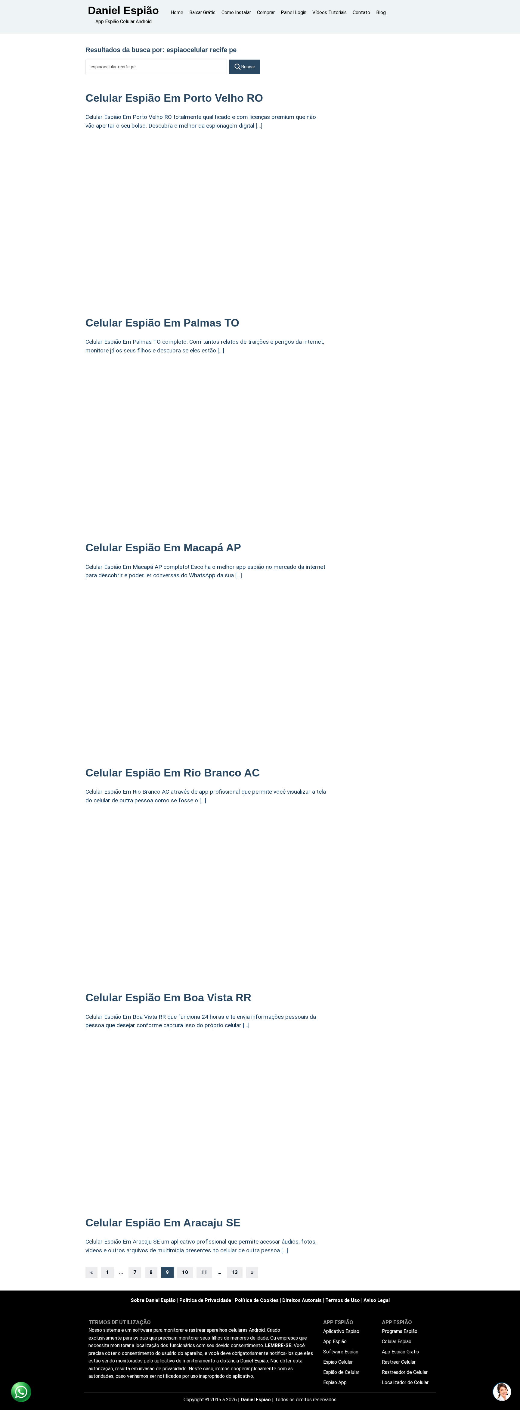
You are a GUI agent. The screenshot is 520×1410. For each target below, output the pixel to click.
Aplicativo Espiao (341, 1331)
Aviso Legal (377, 1300)
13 (235, 1272)
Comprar (266, 12)
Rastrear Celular (399, 1362)
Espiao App (335, 1382)
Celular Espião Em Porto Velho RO (174, 98)
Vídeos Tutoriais (329, 12)
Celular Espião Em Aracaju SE (162, 1222)
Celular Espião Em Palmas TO (162, 323)
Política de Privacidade (205, 1300)
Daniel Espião (123, 10)
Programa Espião (399, 1331)
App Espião (335, 1341)
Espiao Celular (338, 1362)
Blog (381, 12)
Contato (361, 12)
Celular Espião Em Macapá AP (163, 547)
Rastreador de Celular (405, 1372)
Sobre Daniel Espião (153, 1300)
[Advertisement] (205, 184)
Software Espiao (340, 1352)
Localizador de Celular (405, 1382)
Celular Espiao (396, 1341)
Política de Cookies (257, 1300)
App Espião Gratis (400, 1352)
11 (204, 1272)
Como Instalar (236, 12)
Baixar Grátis (202, 12)
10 (185, 1272)
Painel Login (293, 12)
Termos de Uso (342, 1300)
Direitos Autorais (302, 1300)
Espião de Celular (341, 1372)
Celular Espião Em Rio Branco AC (172, 773)
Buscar (248, 67)
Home (177, 12)
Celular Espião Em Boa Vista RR (168, 997)
